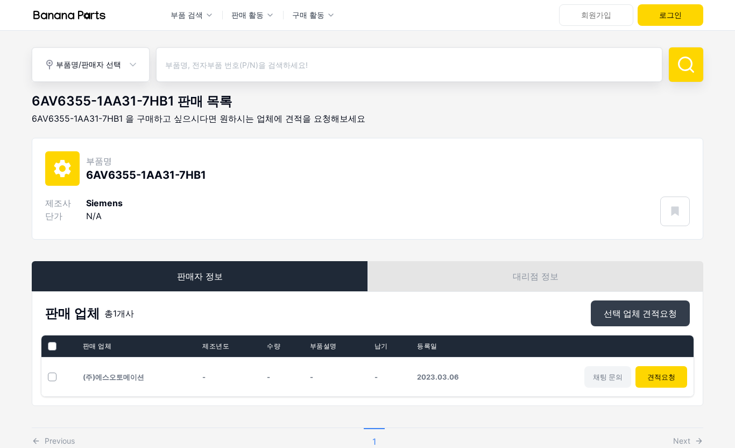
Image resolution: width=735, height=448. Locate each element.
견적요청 (661, 377)
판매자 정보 (200, 276)
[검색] (686, 64)
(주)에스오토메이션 (113, 377)
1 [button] (374, 441)
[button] (53, 438)
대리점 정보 (536, 276)
